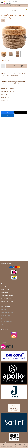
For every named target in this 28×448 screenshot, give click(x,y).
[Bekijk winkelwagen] (26, 9)
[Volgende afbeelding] (25, 37)
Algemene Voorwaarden (6, 321)
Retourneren (4, 309)
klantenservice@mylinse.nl (7, 301)
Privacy (2, 318)
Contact (2, 324)
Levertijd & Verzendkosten (7, 312)
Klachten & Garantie (5, 315)
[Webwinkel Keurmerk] (7, 347)
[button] (4, 54)
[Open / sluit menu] (1, 9)
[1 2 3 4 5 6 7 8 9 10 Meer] (3, 66)
